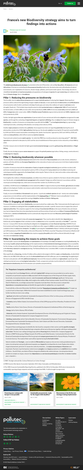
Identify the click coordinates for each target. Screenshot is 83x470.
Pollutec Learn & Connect (18, 30)
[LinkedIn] (4, 437)
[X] (16, 437)
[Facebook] (10, 437)
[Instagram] (19, 437)
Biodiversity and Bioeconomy (14, 402)
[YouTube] (7, 437)
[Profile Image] (5, 31)
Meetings (8, 404)
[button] (70, 3)
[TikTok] (13, 437)
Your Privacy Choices (17, 451)
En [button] (59, 3)
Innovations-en (10, 400)
